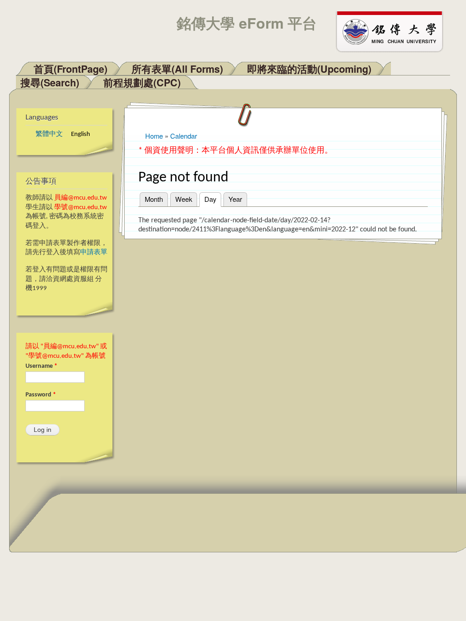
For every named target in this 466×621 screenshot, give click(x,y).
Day (212, 199)
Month (154, 199)
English (80, 134)
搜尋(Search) (49, 82)
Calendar (183, 135)
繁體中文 (49, 134)
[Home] (393, 31)
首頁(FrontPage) (70, 69)
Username (41, 366)
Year (235, 199)
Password (40, 395)
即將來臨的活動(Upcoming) (309, 69)
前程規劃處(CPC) (142, 82)
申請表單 (93, 252)
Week (183, 199)
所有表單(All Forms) (177, 69)
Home (154, 135)
